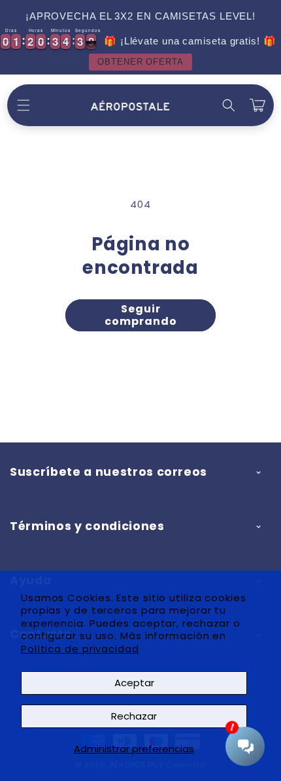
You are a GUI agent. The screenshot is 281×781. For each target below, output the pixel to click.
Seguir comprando (141, 315)
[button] (23, 105)
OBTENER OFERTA (140, 62)
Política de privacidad (80, 649)
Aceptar (134, 683)
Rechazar (134, 716)
